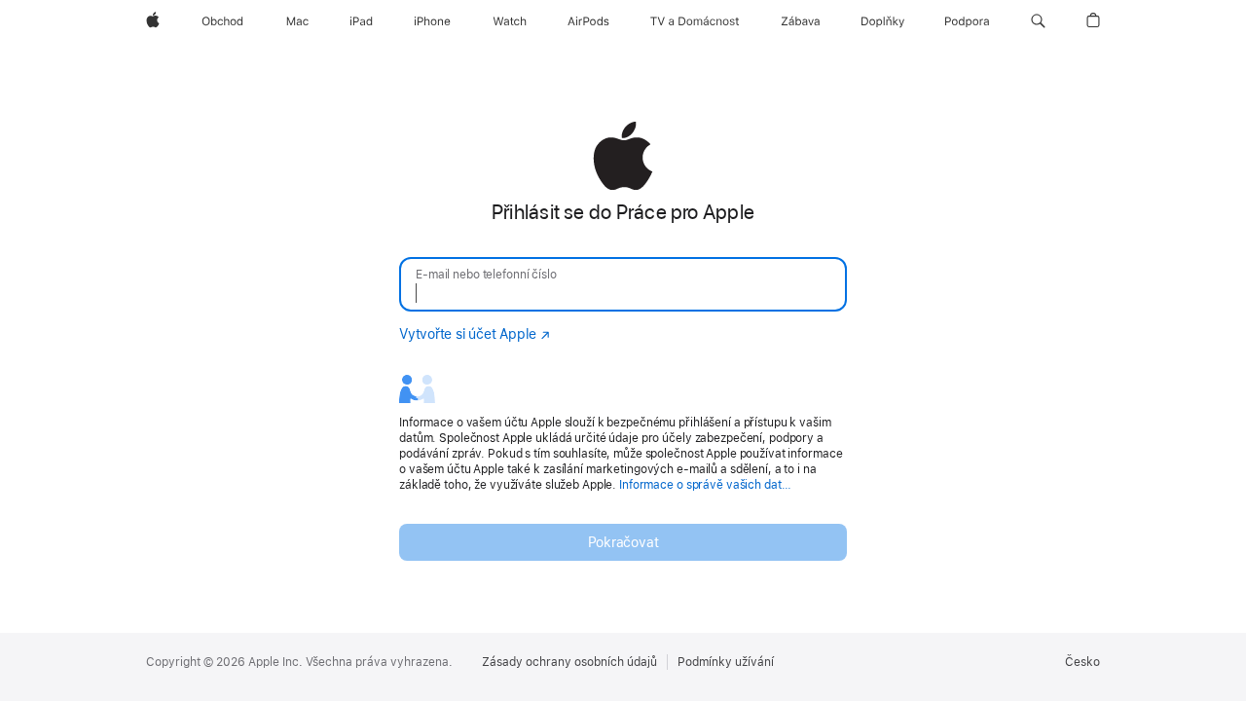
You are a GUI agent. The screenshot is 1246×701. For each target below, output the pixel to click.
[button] (1038, 21)
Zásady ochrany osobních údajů (569, 662)
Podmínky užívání (726, 662)
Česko (1082, 662)
